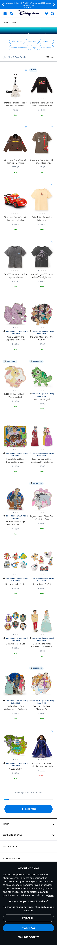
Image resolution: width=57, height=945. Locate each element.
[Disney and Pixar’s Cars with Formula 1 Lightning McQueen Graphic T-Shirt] (41, 143)
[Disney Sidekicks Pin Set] (15, 562)
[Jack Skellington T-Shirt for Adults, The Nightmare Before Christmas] (41, 258)
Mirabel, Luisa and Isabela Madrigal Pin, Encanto (15, 460)
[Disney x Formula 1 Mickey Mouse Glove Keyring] (15, 86)
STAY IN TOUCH (11, 858)
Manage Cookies (28, 937)
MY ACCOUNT (11, 846)
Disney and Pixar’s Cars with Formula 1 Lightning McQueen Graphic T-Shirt (41, 161)
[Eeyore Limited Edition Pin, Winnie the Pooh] (41, 500)
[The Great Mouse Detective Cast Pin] (41, 315)
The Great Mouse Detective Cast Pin (41, 338)
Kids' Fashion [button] (46, 48)
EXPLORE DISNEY (12, 835)
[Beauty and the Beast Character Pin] (41, 684)
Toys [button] (34, 48)
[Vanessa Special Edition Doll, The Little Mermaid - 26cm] (41, 747)
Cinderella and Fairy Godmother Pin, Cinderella (15, 707)
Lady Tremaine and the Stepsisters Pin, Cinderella (41, 460)
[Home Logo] (28, 13)
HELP (6, 824)
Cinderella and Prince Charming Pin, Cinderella (41, 645)
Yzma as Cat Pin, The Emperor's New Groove (15, 338)
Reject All (28, 918)
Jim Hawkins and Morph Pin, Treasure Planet (15, 523)
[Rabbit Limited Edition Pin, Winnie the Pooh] (15, 377)
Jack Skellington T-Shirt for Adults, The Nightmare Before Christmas (41, 276)
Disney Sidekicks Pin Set (15, 584)
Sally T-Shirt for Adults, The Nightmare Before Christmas (15, 276)
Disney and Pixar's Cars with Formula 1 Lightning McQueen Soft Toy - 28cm (15, 219)
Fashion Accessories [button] (19, 48)
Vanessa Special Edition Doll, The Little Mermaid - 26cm (42, 765)
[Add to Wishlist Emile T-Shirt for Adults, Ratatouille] (52, 184)
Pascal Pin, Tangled (42, 399)
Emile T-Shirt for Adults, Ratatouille (42, 218)
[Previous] (3, 4)
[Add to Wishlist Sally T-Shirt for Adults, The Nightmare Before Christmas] (26, 241)
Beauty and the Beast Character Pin (42, 707)
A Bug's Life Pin (15, 769)
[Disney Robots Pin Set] (41, 562)
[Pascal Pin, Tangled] (41, 377)
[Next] (54, 4)
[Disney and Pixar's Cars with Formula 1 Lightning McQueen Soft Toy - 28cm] (15, 200)
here (50, 895)
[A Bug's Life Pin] (15, 747)
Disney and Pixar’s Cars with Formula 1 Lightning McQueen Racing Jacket (15, 161)
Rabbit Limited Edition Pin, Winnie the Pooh (15, 395)
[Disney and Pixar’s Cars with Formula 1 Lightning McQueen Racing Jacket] (15, 143)
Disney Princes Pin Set (15, 644)
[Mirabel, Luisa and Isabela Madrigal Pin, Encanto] (15, 437)
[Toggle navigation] (5, 13)
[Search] (11, 13)
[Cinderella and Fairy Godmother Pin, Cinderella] (15, 684)
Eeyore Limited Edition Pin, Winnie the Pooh (41, 517)
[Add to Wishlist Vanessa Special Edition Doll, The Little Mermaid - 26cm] (52, 731)
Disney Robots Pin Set (41, 584)
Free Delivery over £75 (28, 4)
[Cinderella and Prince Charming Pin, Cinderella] (41, 622)
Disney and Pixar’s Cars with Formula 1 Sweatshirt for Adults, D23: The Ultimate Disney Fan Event (41, 104)
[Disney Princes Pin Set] (15, 622)
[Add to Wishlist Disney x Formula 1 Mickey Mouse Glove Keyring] (26, 70)
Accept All (28, 927)
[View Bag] (52, 13)
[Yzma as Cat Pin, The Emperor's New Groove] (15, 315)
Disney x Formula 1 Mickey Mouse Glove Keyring (15, 104)
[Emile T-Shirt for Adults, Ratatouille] (41, 200)
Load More (30, 809)
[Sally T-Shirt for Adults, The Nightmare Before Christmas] (15, 258)
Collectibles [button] (46, 41)
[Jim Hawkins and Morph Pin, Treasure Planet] (15, 500)
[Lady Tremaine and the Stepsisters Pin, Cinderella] (41, 437)
